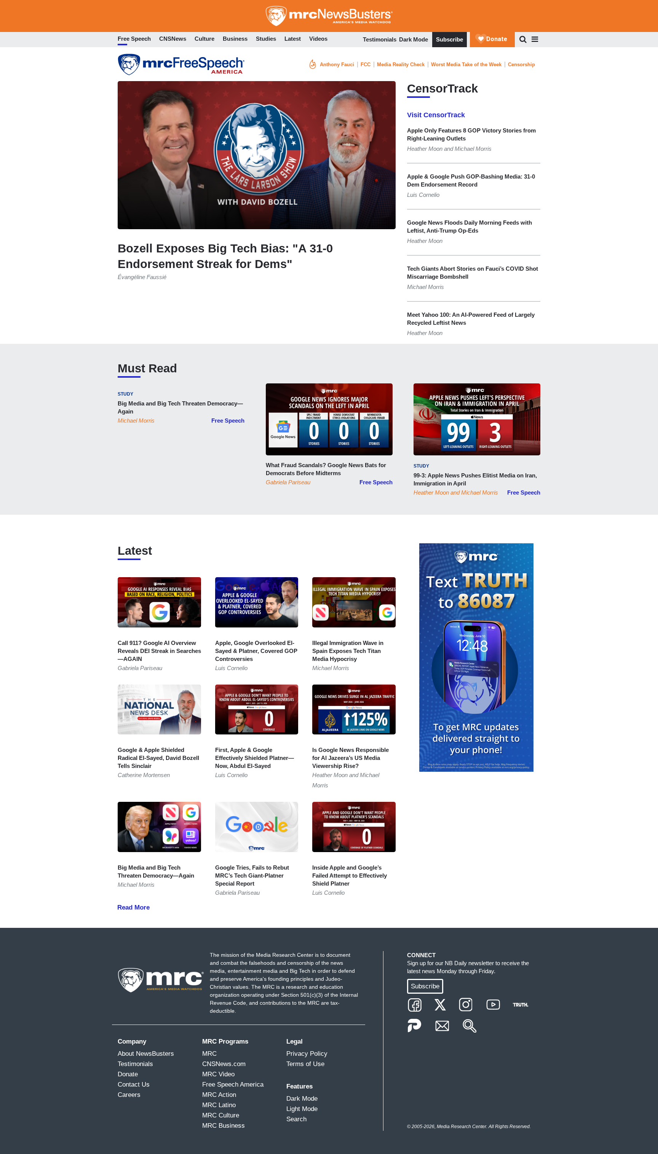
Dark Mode (413, 39)
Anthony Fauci (337, 64)
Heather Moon (431, 492)
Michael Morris (136, 420)
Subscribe (449, 39)
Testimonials (379, 39)
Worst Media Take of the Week (466, 64)
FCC (366, 64)
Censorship (521, 64)
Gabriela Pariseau (288, 482)
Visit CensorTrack (436, 115)
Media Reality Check (401, 64)
